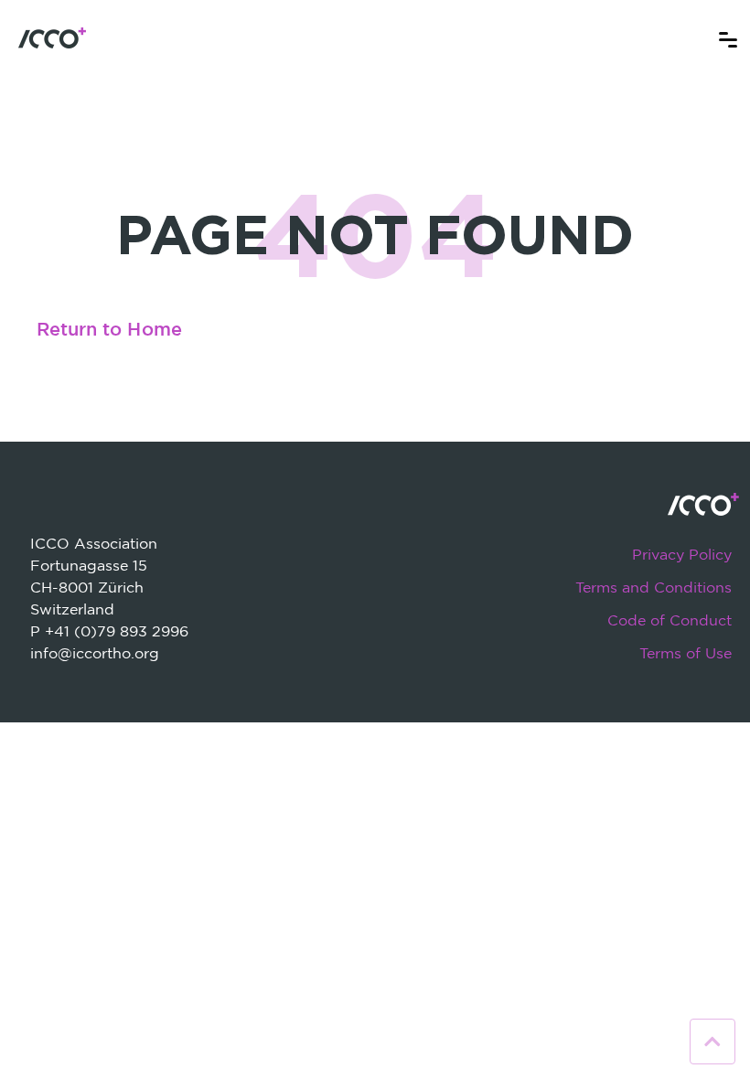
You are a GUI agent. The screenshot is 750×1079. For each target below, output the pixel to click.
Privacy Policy (682, 554)
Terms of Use (685, 653)
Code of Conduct (669, 620)
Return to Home (109, 330)
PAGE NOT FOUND (375, 233)
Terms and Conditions (653, 587)
